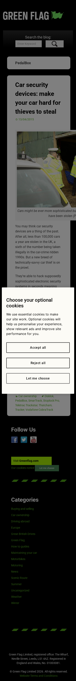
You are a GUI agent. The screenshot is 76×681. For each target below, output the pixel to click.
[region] (38, 340)
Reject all (38, 363)
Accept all (38, 347)
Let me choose (38, 378)
